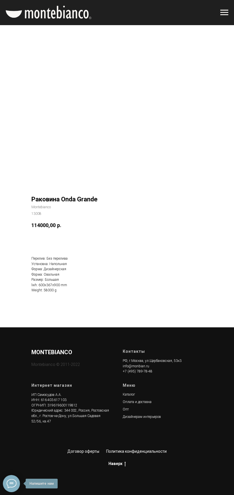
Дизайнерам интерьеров (142, 417)
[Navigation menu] (224, 12)
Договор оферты (83, 451)
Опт (126, 409)
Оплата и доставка (137, 402)
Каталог (129, 394)
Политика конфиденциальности (136, 451)
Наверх (115, 463)
